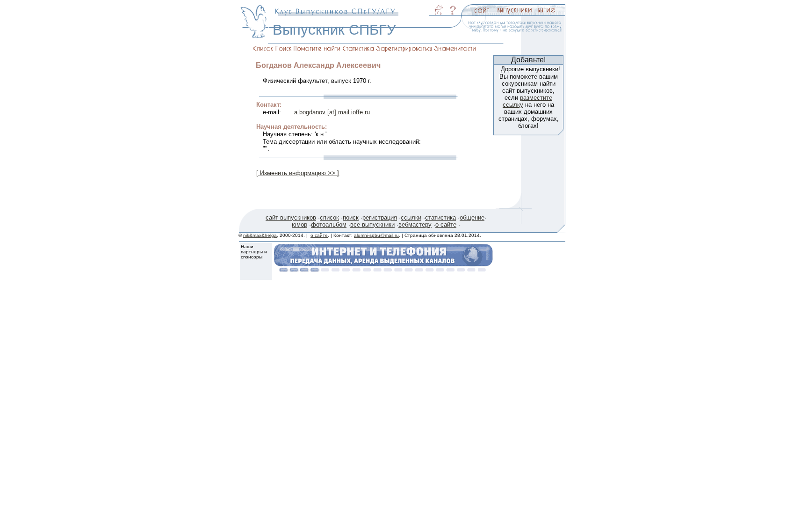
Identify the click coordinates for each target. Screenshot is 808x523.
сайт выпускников (291, 217)
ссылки (411, 217)
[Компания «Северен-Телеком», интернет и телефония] (383, 269)
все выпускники (372, 224)
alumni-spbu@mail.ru (376, 235)
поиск (351, 217)
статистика (440, 217)
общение (472, 217)
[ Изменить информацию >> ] (297, 173)
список (329, 217)
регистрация (379, 217)
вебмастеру (415, 224)
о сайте (445, 224)
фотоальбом (328, 224)
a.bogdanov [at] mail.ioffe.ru (332, 112)
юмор (299, 224)
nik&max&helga (260, 235)
